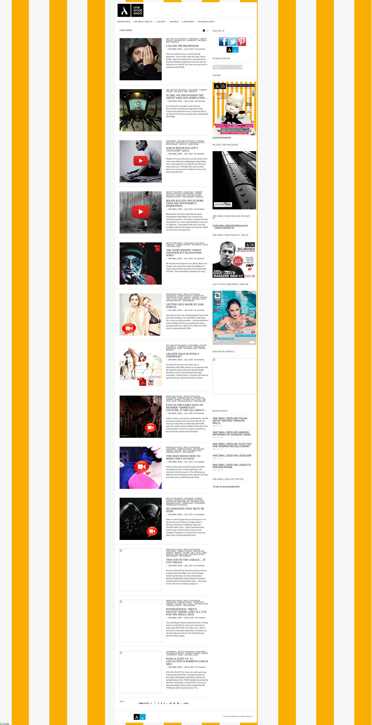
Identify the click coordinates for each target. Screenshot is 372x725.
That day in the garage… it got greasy (185, 561)
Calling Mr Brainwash (182, 45)
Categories (188, 22)
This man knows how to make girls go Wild (183, 457)
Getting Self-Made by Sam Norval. (184, 305)
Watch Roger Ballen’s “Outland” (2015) (182, 149)
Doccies (177, 194)
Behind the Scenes (174, 294)
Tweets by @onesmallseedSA (226, 486)
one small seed (205, 22)
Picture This (180, 717)
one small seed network (232, 50)
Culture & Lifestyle (186, 141)
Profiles (174, 22)
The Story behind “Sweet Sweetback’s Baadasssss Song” (184, 253)
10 (170, 703)
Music (205, 245)
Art (167, 39)
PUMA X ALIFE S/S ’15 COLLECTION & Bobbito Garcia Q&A (187, 661)
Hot (168, 299)
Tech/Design (199, 503)
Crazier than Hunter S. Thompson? (183, 355)
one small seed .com (219, 399)
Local (174, 299)
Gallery (161, 22)
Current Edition (183, 245)
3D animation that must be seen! (185, 510)
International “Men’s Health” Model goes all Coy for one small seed (186, 612)
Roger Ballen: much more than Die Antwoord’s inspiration (185, 203)
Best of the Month (178, 39)
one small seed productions (168, 717)
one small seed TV (143, 22)
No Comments (200, 49)
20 (174, 703)
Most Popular (182, 142)
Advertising (171, 652)
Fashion (187, 297)
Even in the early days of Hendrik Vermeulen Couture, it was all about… (186, 407)
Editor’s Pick (123, 22)
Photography (172, 144)
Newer (122, 701)
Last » (186, 703)
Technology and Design (176, 505)
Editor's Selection (174, 297)
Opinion (202, 348)
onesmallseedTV (197, 142)
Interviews (191, 40)
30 (178, 703)
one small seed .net (246, 399)
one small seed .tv (232, 399)
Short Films (193, 144)
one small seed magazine (126, 717)
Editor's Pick (179, 40)
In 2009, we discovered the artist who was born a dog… (187, 96)
